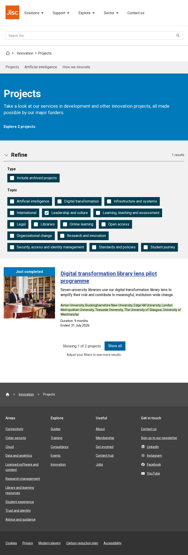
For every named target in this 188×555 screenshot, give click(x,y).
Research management (23, 479)
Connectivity (14, 429)
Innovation (25, 53)
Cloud (10, 447)
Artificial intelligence (41, 67)
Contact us (135, 13)
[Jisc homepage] (13, 12)
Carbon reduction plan (82, 543)
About (100, 429)
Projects (45, 53)
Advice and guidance (21, 519)
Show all (115, 346)
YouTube (153, 473)
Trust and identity (18, 510)
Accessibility (113, 543)
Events (56, 455)
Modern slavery (50, 543)
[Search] (178, 35)
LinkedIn (153, 447)
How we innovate (76, 67)
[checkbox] (33, 178)
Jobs (99, 464)
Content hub (105, 455)
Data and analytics (19, 455)
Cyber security (16, 438)
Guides (56, 429)
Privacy (27, 543)
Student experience (20, 502)
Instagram (154, 455)
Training (56, 438)
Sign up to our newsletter (159, 438)
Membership (105, 438)
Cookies (11, 543)
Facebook (154, 464)
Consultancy (60, 447)
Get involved (104, 447)
